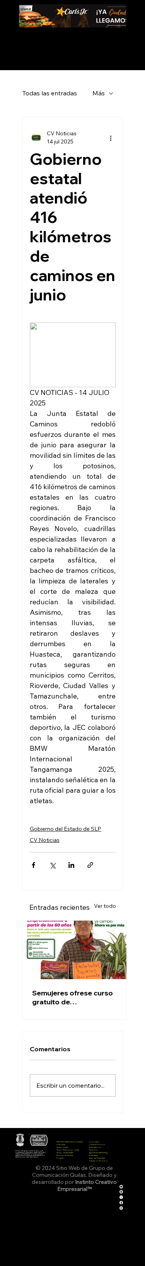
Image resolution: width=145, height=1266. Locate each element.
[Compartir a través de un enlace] (90, 865)
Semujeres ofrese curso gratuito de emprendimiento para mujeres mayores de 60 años (72, 997)
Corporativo (94, 1142)
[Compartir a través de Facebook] (33, 865)
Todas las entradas (49, 93)
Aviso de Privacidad (97, 1158)
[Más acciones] (111, 137)
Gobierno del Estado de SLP (65, 828)
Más (98, 93)
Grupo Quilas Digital (64, 1153)
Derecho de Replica (64, 1155)
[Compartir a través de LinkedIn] (71, 865)
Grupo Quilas (62, 1147)
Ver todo (105, 905)
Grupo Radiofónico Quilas (67, 1150)
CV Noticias (45, 840)
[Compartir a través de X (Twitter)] (52, 865)
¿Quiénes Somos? (97, 1144)
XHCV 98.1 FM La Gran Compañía (69, 1142)
